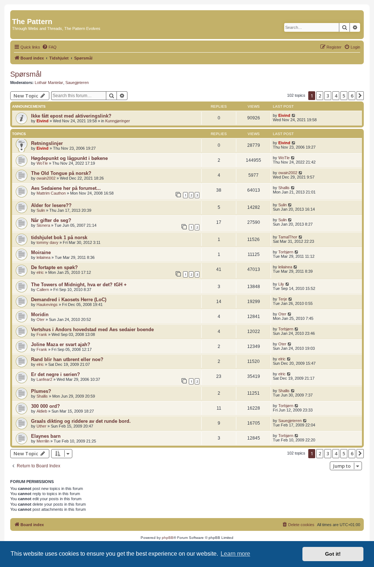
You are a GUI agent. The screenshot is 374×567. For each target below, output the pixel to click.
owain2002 (46, 178)
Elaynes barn (46, 436)
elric (40, 272)
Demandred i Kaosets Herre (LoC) (68, 299)
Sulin (41, 210)
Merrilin (43, 441)
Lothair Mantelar (49, 82)
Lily (281, 284)
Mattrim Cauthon (51, 193)
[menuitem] (49, 47)
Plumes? (41, 391)
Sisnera (43, 225)
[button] (360, 95)
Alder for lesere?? (51, 205)
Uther (41, 426)
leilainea (43, 257)
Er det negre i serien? (55, 374)
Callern (43, 289)
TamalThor (287, 237)
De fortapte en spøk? (54, 267)
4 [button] (336, 95)
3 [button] (328, 95)
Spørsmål (25, 74)
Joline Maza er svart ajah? (60, 344)
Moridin (40, 314)
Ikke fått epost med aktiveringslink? (71, 116)
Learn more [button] (235, 554)
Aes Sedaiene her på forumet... (66, 188)
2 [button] (319, 95)
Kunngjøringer (117, 121)
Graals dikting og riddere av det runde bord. (81, 421)
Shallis (284, 187)
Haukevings (47, 304)
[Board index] (16, 14)
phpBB (167, 538)
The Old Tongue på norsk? (61, 173)
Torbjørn (285, 252)
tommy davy (47, 242)
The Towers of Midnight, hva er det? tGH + (79, 284)
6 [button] (352, 95)
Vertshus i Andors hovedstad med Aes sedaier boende (92, 329)
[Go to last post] (293, 115)
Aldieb (42, 411)
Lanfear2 (44, 379)
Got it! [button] (333, 554)
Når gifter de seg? (51, 220)
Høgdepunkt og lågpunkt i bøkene (69, 158)
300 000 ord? (45, 406)
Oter (41, 319)
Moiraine (41, 252)
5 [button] (344, 95)
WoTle (42, 163)
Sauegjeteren (77, 82)
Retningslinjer (47, 143)
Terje (282, 299)
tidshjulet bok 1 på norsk (59, 237)
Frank (42, 334)
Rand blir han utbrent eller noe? (67, 359)
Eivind (43, 121)
